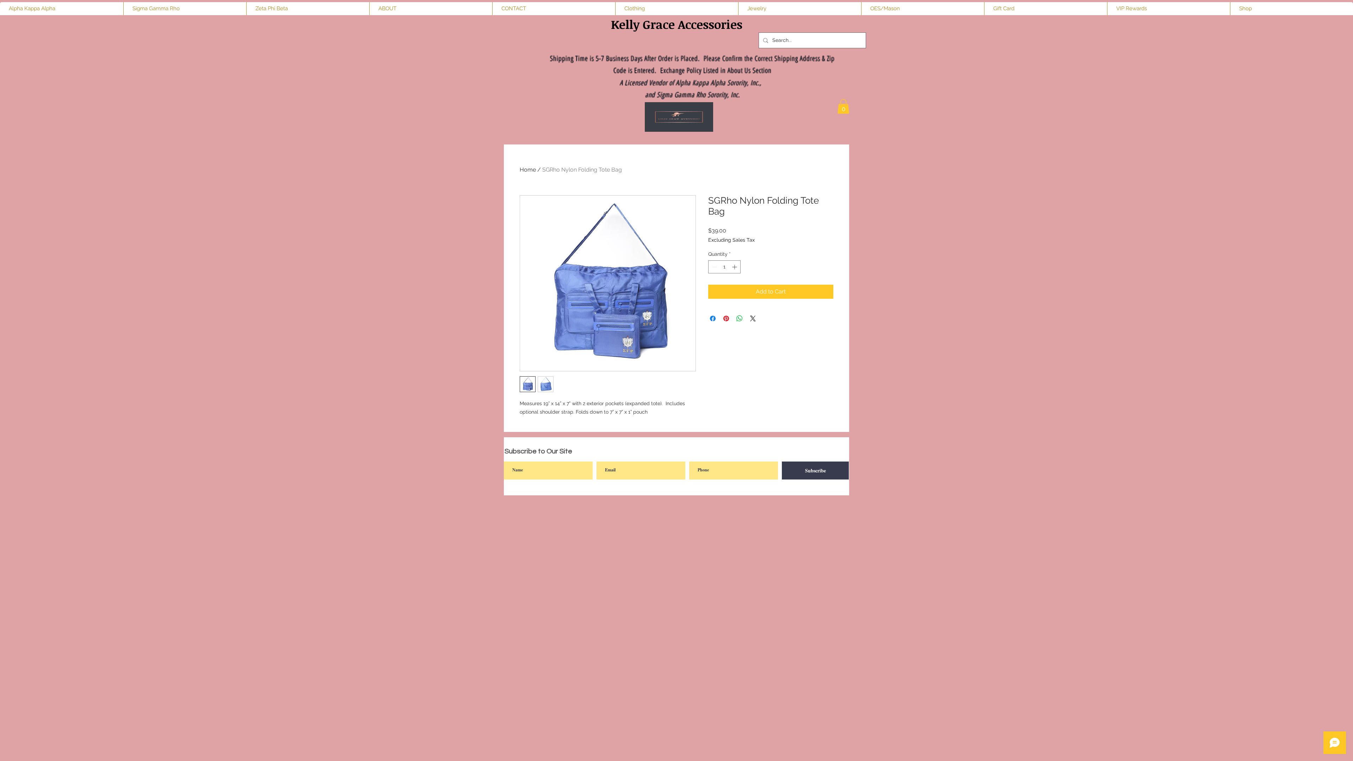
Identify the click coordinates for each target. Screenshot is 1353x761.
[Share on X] (753, 318)
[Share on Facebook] (713, 318)
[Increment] (735, 267)
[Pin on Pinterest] (726, 318)
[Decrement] (713, 267)
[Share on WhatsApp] (739, 318)
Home (528, 169)
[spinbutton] (724, 267)
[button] (843, 106)
